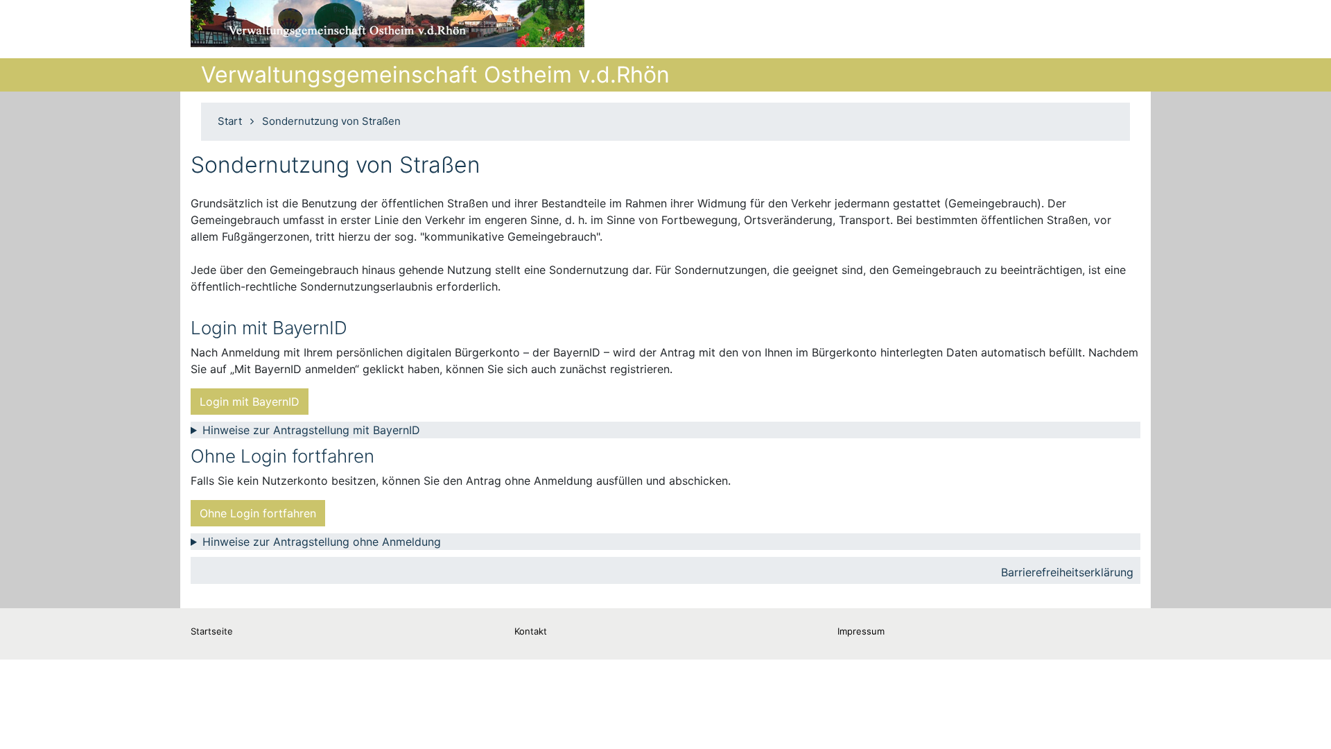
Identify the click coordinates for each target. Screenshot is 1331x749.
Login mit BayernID (249, 401)
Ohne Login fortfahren (258, 513)
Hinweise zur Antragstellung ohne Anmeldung (321, 542)
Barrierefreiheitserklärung (1067, 572)
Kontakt (530, 631)
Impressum (861, 631)
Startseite (212, 631)
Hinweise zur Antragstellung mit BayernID (311, 430)
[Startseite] (387, 23)
